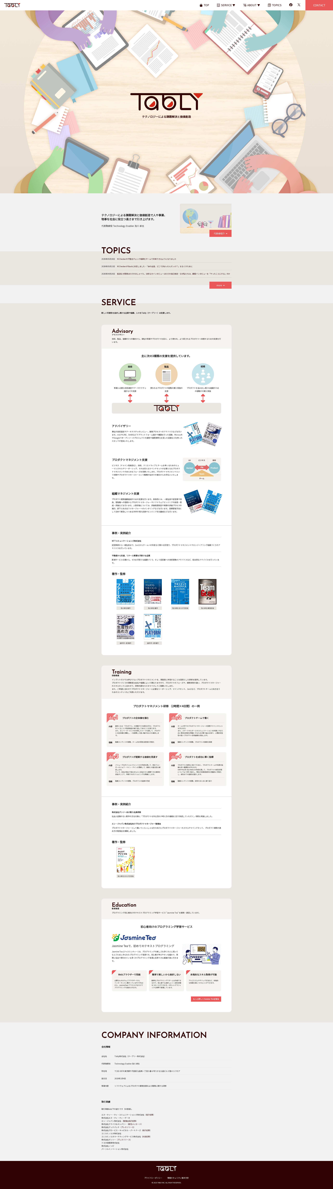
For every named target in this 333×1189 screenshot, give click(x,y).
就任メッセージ (134, 1124)
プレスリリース (127, 1127)
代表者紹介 (219, 233)
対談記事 (146, 1136)
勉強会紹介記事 (129, 1121)
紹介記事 (149, 1114)
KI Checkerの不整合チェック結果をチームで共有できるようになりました (146, 259)
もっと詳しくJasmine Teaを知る (206, 999)
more (219, 285)
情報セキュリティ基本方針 (178, 1178)
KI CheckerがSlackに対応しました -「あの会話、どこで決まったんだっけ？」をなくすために (155, 266)
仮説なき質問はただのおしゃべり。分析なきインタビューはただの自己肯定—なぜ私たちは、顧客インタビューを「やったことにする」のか (173, 273)
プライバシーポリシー (153, 1178)
